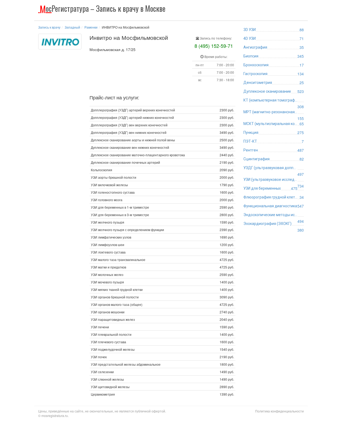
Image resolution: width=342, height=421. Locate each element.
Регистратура (102, 8)
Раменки (91, 27)
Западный (72, 27)
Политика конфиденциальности (279, 411)
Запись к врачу (49, 27)
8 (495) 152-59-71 (214, 45)
